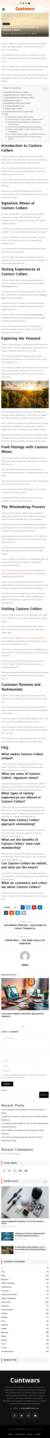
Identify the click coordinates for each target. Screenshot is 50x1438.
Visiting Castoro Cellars (13, 109)
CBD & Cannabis (8, 1283)
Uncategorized (7, 1351)
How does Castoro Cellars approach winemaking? (25, 127)
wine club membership (31, 638)
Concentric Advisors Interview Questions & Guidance (22, 1015)
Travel (3, 1347)
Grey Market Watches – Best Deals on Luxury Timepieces (25, 927)
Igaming (4, 1332)
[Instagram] (28, 1416)
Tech (3, 1344)
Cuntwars (25, 9)
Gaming (4, 1325)
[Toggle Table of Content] (43, 88)
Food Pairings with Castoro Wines (17, 103)
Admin (7, 33)
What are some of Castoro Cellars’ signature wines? (25, 119)
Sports (4, 1340)
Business (6, 24)
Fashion (4, 1313)
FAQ (6, 114)
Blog (3, 1275)
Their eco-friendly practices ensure (15, 570)
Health (4, 1328)
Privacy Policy (20, 1434)
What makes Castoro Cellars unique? (20, 117)
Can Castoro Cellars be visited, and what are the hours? (26, 134)
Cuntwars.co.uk (21, 1429)
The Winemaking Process (14, 106)
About (29, 1434)
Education (5, 1306)
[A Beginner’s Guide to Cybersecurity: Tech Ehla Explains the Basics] (7, 1236)
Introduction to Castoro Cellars (16, 92)
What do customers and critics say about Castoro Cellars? (24, 138)
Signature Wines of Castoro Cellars (18, 95)
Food (3, 1321)
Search (4, 1090)
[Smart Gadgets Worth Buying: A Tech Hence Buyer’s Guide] (25, 1202)
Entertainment (7, 1309)
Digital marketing (8, 1298)
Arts (3, 1271)
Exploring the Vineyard (13, 100)
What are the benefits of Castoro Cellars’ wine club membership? (25, 130)
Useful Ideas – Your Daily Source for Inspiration (25, 942)
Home (10, 1434)
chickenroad (6, 1287)
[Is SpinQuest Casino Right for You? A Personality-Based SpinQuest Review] (7, 1250)
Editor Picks (6, 1302)
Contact (37, 1434)
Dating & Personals (9, 1294)
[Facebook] (14, 1416)
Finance (4, 1317)
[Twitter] (21, 1416)
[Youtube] (35, 1416)
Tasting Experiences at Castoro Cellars (19, 98)
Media (3, 1336)
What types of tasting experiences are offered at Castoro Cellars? (24, 123)
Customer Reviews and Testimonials (18, 111)
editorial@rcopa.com (30, 1408)
